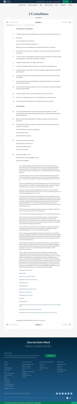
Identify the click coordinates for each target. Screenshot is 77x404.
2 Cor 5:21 (21, 178)
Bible (5, 377)
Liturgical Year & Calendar (28, 371)
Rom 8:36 (29, 292)
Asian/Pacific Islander (9, 373)
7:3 (23, 298)
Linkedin (65, 393)
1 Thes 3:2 (29, 270)
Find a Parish (49, 1)
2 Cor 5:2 (28, 167)
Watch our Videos (47, 346)
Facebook (60, 393)
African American (8, 368)
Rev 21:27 (33, 265)
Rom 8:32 (25, 295)
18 (23, 252)
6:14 (21, 233)
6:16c (21, 252)
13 (34, 25)
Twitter (57, 393)
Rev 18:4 (40, 263)
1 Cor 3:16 (33, 304)
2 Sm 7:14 (43, 259)
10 (28, 25)
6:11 (21, 226)
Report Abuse (57, 1)
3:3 (36, 230)
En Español (38, 17)
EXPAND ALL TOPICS (8, 388)
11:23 (27, 279)
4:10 (23, 292)
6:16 (21, 304)
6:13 (21, 301)
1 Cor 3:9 (24, 270)
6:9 (21, 292)
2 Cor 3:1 (27, 199)
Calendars (59, 368)
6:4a (21, 196)
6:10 (21, 295)
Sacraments (24, 373)
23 (27, 286)
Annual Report (7, 369)
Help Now (65, 1)
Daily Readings (39, 1)
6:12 (21, 298)
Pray (41, 369)
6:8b (21, 217)
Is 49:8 (49, 183)
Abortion (6, 364)
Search (71, 1)
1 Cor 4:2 (36, 193)
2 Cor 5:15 (36, 178)
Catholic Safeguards (9, 386)
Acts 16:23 (24, 282)
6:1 (20, 165)
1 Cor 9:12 (24, 276)
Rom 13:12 (27, 289)
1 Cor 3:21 (30, 295)
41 (32, 309)
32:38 (57, 304)
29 (36, 202)
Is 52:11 (25, 309)
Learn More (50, 355)
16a (23, 242)
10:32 (29, 276)
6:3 (20, 190)
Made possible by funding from (59, 397)
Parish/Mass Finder (61, 364)
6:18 (21, 312)
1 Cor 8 (49, 190)
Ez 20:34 (29, 309)
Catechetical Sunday (9, 384)
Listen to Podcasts (38, 346)
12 (32, 25)
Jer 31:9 (37, 312)
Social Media (60, 371)
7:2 (58, 178)
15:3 (52, 312)
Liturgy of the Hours (26, 375)
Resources (59, 366)
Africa (5, 366)
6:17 (22, 309)
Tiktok (71, 393)
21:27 (39, 309)
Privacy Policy (42, 320)
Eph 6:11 (33, 289)
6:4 (21, 279)
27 (30, 279)
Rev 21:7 (21, 263)
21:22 (55, 312)
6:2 (20, 183)
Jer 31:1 (54, 304)
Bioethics (6, 378)
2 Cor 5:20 (41, 169)
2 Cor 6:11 (53, 178)
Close (73, 402)
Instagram (68, 393)
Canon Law (6, 380)
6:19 (39, 304)
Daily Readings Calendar (45, 1)
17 (35, 289)
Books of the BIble (26, 366)
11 (30, 25)
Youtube (63, 393)
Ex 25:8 (42, 304)
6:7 (21, 289)
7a (22, 214)
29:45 (46, 304)
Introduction (10, 25)
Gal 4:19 (25, 301)
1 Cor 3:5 (27, 206)
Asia (5, 371)
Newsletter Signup (61, 369)
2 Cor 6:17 (55, 255)
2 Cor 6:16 (50, 254)
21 (34, 276)
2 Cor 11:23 (32, 202)
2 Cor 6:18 (48, 259)
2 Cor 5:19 (41, 170)
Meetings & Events (44, 368)
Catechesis (7, 382)
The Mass (24, 377)
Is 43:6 (32, 312)
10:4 (23, 289)
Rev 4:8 (46, 312)
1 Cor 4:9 (33, 279)
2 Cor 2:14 (32, 230)
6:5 (21, 282)
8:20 (32, 276)
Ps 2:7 (29, 312)
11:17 (49, 312)
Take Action (42, 364)
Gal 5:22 (24, 286)
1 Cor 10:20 (25, 304)
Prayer (23, 369)
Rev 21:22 (26, 262)
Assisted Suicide (8, 375)
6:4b (21, 209)
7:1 (23, 233)
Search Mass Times (26, 368)
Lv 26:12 (50, 304)
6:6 (20, 214)
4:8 (23, 279)
